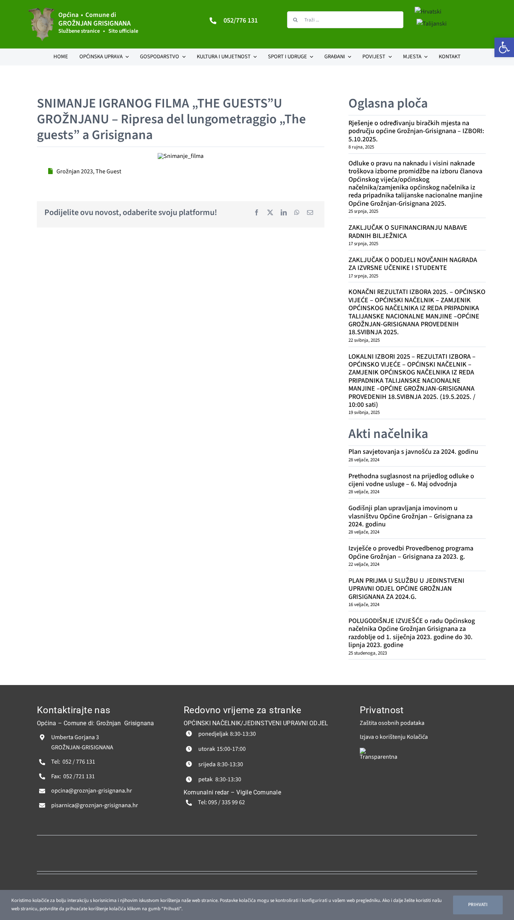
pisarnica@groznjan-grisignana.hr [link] (94, 805)
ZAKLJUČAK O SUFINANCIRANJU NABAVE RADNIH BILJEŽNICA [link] (407, 231)
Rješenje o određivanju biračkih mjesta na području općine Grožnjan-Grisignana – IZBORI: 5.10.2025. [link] (416, 131)
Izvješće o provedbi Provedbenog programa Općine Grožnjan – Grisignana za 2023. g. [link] (410, 552)
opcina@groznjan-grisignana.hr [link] (91, 791)
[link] (504, 47)
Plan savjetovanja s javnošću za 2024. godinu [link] (413, 451)
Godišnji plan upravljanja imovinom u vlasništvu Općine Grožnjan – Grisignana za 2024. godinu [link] (410, 516)
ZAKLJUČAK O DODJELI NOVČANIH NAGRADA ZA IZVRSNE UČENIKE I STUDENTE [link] (412, 264)
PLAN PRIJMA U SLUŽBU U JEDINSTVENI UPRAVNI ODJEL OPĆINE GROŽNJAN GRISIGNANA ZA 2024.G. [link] (406, 589)
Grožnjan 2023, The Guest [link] (88, 171)
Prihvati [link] (478, 904)
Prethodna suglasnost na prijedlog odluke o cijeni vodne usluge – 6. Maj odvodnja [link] (411, 480)
